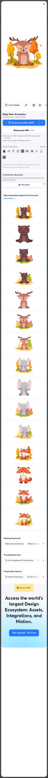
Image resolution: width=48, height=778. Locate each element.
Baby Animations (35, 544)
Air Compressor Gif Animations (20, 560)
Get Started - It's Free (24, 633)
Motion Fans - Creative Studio (15, 117)
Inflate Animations (15, 577)
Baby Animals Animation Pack (29, 165)
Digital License (25, 140)
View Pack (8, 198)
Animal (26, 167)
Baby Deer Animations (14, 544)
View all (42, 147)
